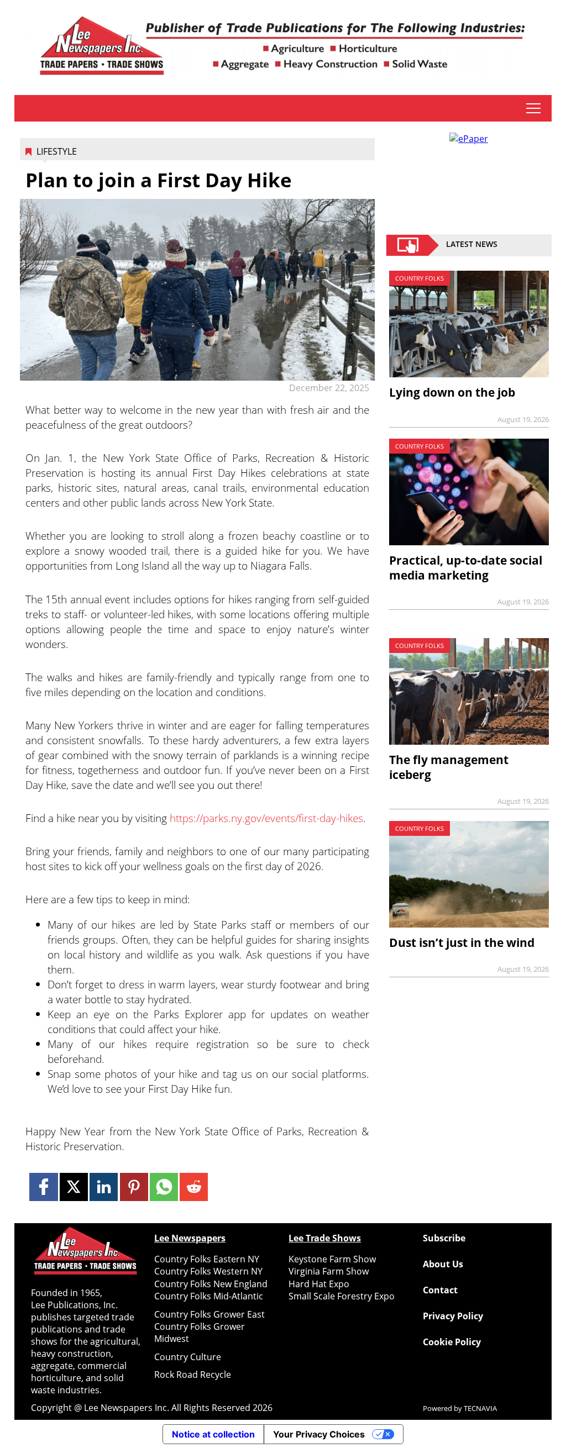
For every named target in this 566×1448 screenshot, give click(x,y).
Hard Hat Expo (319, 1284)
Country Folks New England (211, 1284)
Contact (440, 1290)
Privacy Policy (453, 1316)
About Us (443, 1264)
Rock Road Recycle (192, 1374)
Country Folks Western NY (208, 1271)
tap (533, 108)
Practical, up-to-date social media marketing (465, 567)
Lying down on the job (452, 392)
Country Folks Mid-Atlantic (208, 1296)
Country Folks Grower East (209, 1314)
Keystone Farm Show (332, 1259)
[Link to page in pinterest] (134, 1187)
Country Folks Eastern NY (206, 1259)
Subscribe (444, 1238)
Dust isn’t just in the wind (461, 942)
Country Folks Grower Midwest (199, 1332)
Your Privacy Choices (319, 1434)
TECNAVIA (480, 1408)
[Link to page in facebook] (43, 1187)
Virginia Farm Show (329, 1271)
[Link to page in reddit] (194, 1187)
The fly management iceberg (449, 767)
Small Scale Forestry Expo (342, 1296)
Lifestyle (56, 151)
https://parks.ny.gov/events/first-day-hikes (266, 817)
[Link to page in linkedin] (104, 1187)
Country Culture (187, 1357)
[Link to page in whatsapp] (164, 1187)
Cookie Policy (452, 1342)
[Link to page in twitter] (74, 1187)
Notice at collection (213, 1434)
